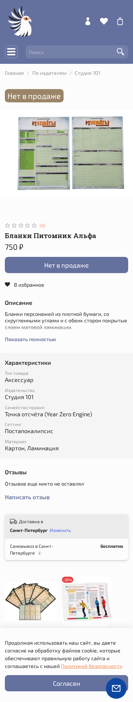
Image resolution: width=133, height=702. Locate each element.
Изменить (60, 530)
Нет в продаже (66, 265)
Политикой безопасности (91, 666)
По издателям (49, 73)
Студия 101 (87, 73)
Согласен (66, 683)
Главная (14, 73)
